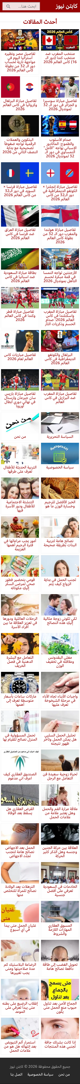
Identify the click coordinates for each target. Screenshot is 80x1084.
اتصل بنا (16, 1074)
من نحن (64, 1074)
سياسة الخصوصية (40, 1074)
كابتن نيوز (67, 6)
